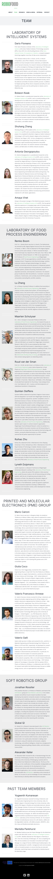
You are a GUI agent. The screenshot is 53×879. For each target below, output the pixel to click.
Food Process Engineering (31, 257)
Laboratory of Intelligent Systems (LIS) (25, 157)
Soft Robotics (18, 692)
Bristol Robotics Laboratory (34, 692)
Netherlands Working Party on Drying (27, 355)
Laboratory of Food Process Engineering (28, 288)
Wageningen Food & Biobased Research (31, 369)
